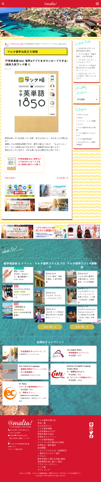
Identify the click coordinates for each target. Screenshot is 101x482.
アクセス (42, 455)
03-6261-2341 (16, 429)
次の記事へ (62, 177)
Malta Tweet (83, 114)
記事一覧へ (49, 326)
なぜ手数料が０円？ (47, 431)
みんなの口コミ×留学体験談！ (86, 143)
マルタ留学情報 (45, 428)
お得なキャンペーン (47, 436)
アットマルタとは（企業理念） (54, 450)
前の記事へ (11, 177)
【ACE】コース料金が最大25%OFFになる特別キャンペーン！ (86, 67)
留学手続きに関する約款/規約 (51, 458)
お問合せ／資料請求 (47, 445)
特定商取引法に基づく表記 (50, 461)
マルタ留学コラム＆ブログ (86, 134)
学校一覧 (42, 423)
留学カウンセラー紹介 (50, 453)
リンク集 (42, 467)
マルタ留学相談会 (85, 139)
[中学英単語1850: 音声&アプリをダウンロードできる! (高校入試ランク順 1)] (36, 131)
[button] (4, 231)
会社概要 (42, 447)
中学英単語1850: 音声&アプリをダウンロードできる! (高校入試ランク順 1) (29, 161)
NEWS (80, 117)
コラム (80, 124)
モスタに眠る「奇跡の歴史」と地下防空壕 (86, 55)
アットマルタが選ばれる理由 (51, 442)
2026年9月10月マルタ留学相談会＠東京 (85, 49)
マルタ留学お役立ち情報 (86, 128)
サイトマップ (44, 469)
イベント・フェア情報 (87, 121)
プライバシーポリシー (48, 464)
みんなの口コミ (45, 425)
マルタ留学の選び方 (47, 420)
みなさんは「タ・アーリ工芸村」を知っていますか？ (86, 76)
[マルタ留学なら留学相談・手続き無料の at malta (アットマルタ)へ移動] (6, 44)
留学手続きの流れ (46, 433)
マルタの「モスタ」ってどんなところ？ (86, 60)
